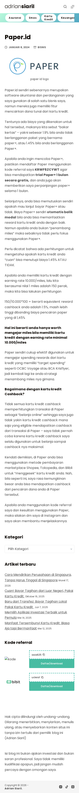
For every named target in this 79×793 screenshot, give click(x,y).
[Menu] (72, 7)
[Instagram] (60, 786)
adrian (19, 6)
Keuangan (68, 18)
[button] (38, 655)
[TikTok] (66, 786)
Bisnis (42, 47)
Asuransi (15, 18)
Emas (32, 18)
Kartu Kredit (48, 18)
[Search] (65, 6)
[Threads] (72, 786)
